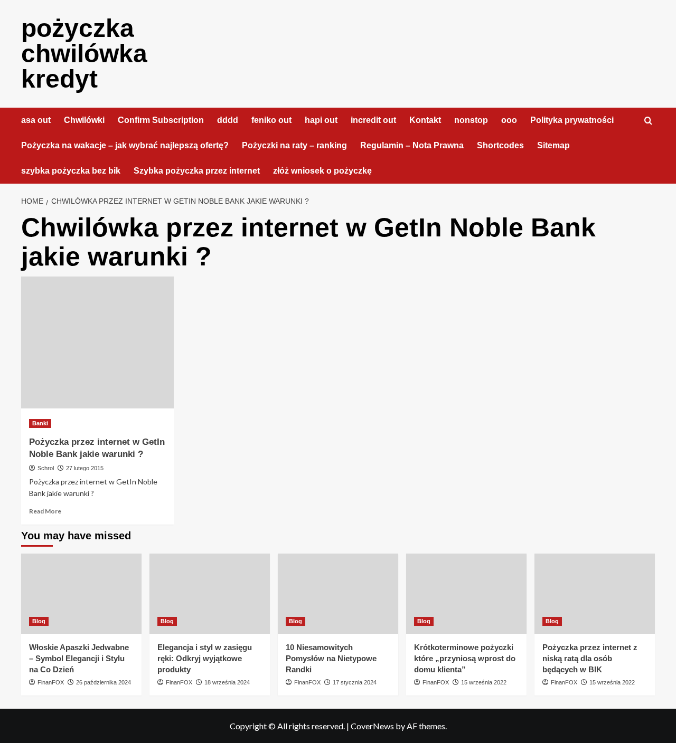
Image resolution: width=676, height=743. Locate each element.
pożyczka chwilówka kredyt (84, 53)
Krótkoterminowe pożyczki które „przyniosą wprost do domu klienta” (464, 658)
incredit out (373, 120)
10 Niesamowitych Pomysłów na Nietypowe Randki (331, 658)
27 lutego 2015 (85, 468)
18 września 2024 (227, 682)
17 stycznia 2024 (355, 682)
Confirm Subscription (161, 120)
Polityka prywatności (572, 120)
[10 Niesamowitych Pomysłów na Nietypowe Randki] (338, 594)
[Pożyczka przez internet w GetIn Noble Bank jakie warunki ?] (97, 342)
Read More (45, 511)
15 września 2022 (483, 682)
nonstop (471, 120)
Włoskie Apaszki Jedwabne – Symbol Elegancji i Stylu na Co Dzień (79, 658)
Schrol (45, 468)
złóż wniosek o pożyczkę (322, 170)
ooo (509, 120)
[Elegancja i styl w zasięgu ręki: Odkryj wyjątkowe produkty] (209, 594)
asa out (36, 120)
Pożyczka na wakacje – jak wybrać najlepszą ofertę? (125, 145)
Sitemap (553, 145)
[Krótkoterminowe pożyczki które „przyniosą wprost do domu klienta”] (466, 594)
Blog (38, 621)
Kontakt (425, 120)
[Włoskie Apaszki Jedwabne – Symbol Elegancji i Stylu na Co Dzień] (81, 594)
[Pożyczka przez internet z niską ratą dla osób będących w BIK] (594, 594)
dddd (227, 120)
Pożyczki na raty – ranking (294, 145)
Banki (40, 423)
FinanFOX (50, 682)
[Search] (648, 121)
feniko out (271, 120)
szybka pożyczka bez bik (70, 170)
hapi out (321, 120)
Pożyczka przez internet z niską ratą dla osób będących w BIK (589, 658)
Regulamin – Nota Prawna (412, 145)
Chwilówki (84, 120)
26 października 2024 (103, 682)
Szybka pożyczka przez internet (197, 170)
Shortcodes (500, 145)
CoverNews (372, 726)
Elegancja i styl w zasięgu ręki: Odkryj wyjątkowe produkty (204, 658)
